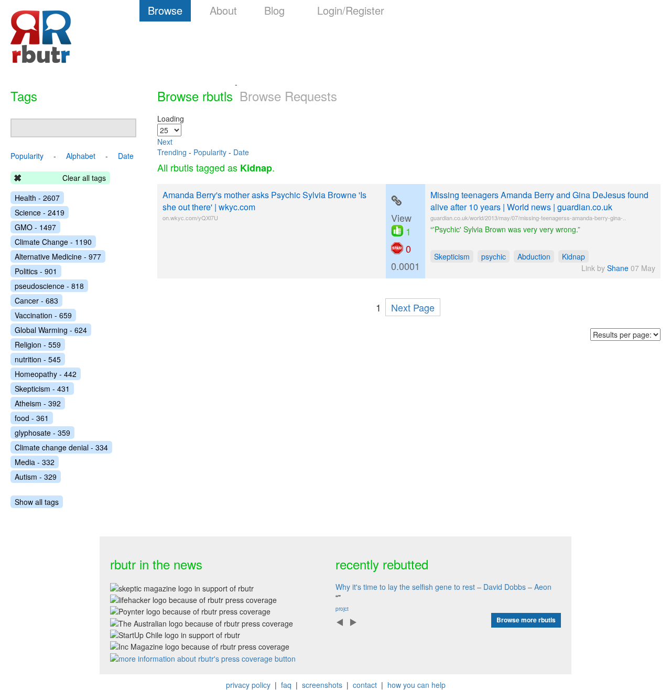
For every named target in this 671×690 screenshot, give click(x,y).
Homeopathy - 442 (46, 374)
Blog (274, 10)
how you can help (416, 685)
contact (365, 685)
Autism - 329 (36, 476)
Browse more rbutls (526, 619)
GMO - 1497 (35, 227)
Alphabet (80, 155)
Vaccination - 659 (43, 315)
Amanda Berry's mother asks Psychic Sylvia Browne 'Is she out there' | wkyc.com (264, 201)
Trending (172, 152)
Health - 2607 (37, 197)
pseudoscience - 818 (49, 286)
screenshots (322, 685)
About (223, 10)
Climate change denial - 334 (61, 447)
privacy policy (248, 685)
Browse (165, 10)
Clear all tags (84, 177)
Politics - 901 (36, 271)
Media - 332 (35, 462)
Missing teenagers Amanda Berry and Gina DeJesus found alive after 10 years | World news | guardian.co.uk (539, 201)
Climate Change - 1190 (53, 241)
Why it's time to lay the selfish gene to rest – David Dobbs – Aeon (443, 586)
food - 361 (32, 418)
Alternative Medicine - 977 (58, 256)
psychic (493, 256)
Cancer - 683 (36, 300)
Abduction (533, 256)
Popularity (209, 152)
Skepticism (452, 256)
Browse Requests (288, 96)
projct (342, 608)
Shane (618, 268)
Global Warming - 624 (51, 330)
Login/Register (350, 10)
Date (241, 152)
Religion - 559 (38, 344)
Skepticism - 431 (42, 388)
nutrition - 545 (38, 359)
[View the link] (396, 201)
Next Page (413, 307)
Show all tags (37, 502)
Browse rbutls (195, 96)
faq (286, 685)
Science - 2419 (39, 212)
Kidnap (573, 256)
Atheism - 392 (38, 403)
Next (164, 141)
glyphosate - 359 (42, 432)
